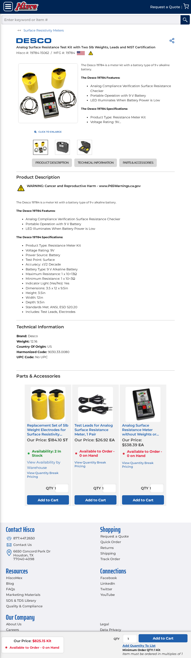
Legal (104, 624)
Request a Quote (114, 536)
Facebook (108, 578)
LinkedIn (107, 583)
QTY (116, 638)
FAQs (10, 589)
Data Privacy (110, 630)
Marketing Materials (23, 595)
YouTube (107, 595)
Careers (12, 630)
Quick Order (110, 542)
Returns (107, 548)
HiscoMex (14, 578)
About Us (13, 624)
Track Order (110, 559)
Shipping (108, 553)
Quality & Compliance (24, 606)
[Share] (172, 41)
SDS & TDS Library (21, 600)
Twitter (106, 589)
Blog (10, 583)
